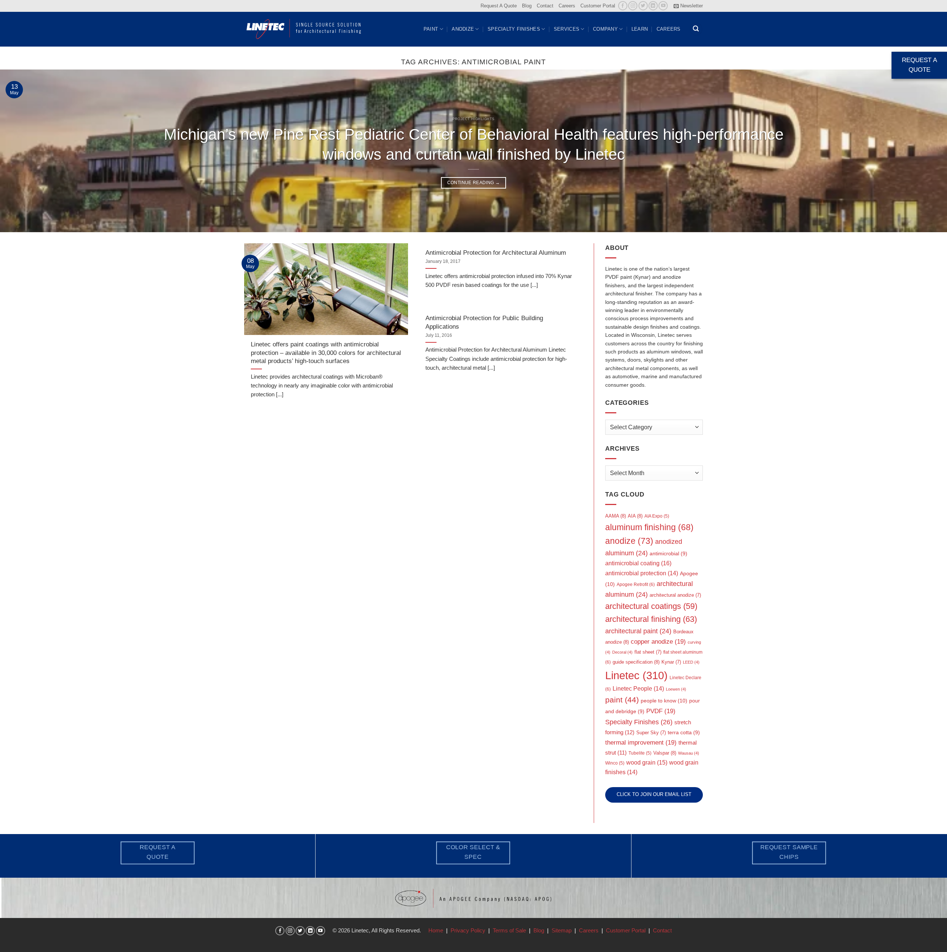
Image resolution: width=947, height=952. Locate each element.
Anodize (463, 29)
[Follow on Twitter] (643, 5)
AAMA (615, 516)
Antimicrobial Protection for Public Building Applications (484, 322)
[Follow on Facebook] (622, 5)
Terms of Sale (509, 930)
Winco (614, 763)
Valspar (664, 753)
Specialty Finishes (514, 29)
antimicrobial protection (641, 573)
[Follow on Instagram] (632, 5)
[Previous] (28, 151)
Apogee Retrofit (636, 584)
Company (605, 29)
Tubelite (639, 753)
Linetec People (638, 688)
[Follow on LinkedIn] (653, 5)
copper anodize (658, 641)
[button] (688, 6)
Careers (567, 6)
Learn (639, 29)
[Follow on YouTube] (663, 5)
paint (622, 699)
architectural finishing (651, 619)
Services (566, 29)
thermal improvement (641, 742)
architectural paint (638, 631)
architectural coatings (651, 606)
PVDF (660, 711)
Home (435, 930)
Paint (431, 29)
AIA (635, 516)
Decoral (622, 652)
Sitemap (562, 930)
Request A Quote (499, 6)
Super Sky (651, 732)
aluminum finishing (649, 527)
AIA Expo (656, 516)
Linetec (636, 675)
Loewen (676, 689)
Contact (545, 6)
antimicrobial (668, 553)
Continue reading (473, 182)
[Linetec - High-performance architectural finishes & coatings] (304, 29)
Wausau (688, 753)
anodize (629, 541)
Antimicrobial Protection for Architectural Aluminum (495, 252)
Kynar (671, 662)
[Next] (919, 151)
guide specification (636, 662)
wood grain (646, 762)
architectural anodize (675, 595)
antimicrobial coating (638, 563)
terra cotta (684, 732)
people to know (664, 701)
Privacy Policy (468, 930)
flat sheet (647, 652)
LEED (691, 662)
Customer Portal (597, 6)
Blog (527, 6)
